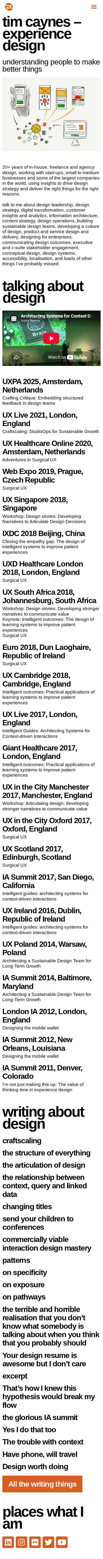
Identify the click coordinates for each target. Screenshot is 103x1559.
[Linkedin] (8, 1542)
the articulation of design (43, 1165)
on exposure (23, 1284)
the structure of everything (46, 1153)
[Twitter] (48, 1542)
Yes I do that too (29, 1429)
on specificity (24, 1272)
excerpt (14, 1376)
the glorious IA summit (40, 1417)
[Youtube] (62, 1542)
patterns (16, 1260)
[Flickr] (35, 1542)
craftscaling (21, 1140)
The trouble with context (42, 1442)
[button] (94, 6)
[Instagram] (21, 1542)
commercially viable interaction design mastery (46, 1243)
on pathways (23, 1297)
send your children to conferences (37, 1222)
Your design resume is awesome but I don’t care (44, 1359)
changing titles (27, 1206)
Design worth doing (35, 1466)
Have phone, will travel (39, 1454)
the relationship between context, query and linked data (44, 1185)
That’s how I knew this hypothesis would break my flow (48, 1396)
